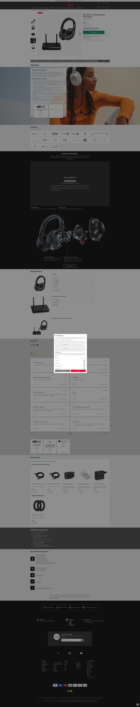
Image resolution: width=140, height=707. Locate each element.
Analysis (57, 360)
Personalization (58, 365)
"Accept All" (66, 348)
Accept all (78, 370)
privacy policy (79, 354)
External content (58, 368)
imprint (56, 356)
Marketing (57, 363)
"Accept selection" (58, 352)
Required (57, 358)
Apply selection (62, 370)
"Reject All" (65, 344)
